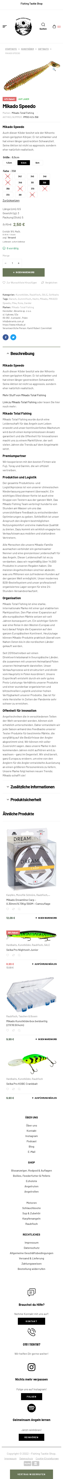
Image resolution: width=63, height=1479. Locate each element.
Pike (14, 303)
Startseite (11, 49)
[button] (54, 68)
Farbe (6, 171)
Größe (6, 157)
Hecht (35, 298)
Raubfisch (35, 294)
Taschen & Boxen (28, 1016)
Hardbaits (11, 944)
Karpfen (10, 895)
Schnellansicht (19, 909)
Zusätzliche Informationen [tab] (32, 786)
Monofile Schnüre (25, 895)
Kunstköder (27, 49)
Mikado (44, 298)
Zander (27, 303)
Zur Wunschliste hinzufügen (22, 282)
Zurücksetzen (11, 200)
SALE (45, 294)
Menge (6, 255)
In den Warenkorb (25, 272)
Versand (12, 237)
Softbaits (43, 49)
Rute (20, 303)
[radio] (9, 162)
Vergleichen (51, 282)
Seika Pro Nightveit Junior (22, 949)
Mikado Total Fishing (23, 112)
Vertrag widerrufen (32, 1474)
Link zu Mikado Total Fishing (20, 402)
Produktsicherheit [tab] (25, 799)
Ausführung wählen (46, 964)
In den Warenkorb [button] (47, 918)
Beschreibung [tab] (22, 353)
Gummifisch (24, 298)
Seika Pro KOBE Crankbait (22, 1083)
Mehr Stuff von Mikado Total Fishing (24, 395)
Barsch (13, 298)
